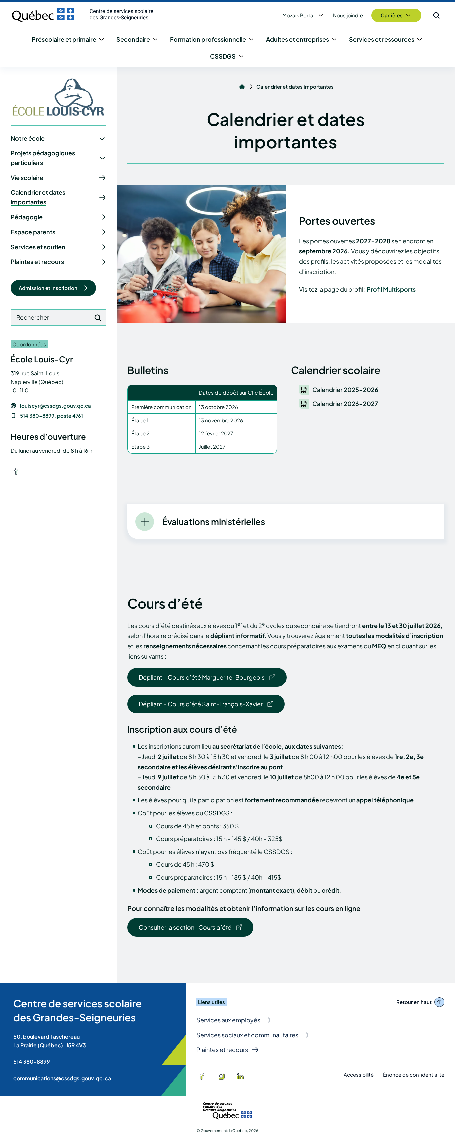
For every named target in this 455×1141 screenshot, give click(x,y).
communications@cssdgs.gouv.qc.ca (62, 1078)
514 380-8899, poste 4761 (51, 415)
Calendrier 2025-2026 (345, 389)
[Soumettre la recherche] (97, 317)
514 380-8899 (31, 1061)
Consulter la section (184, 930)
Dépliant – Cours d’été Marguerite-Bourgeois (202, 677)
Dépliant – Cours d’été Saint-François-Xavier (201, 704)
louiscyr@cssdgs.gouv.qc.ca (55, 406)
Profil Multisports (391, 289)
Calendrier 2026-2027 (345, 403)
